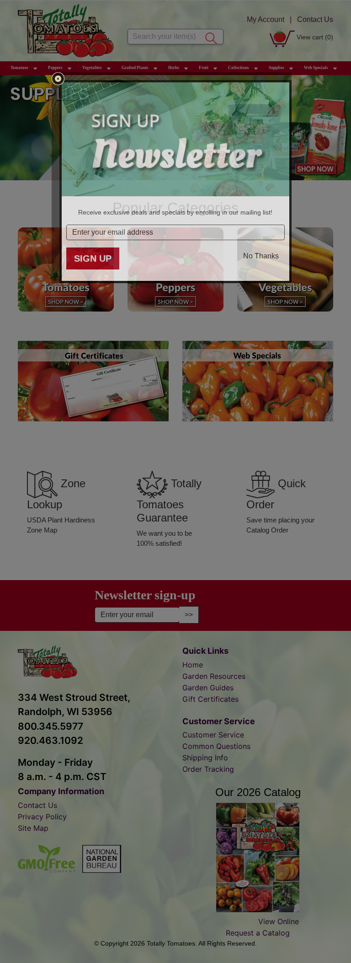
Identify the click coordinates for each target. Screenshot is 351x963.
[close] (58, 78)
